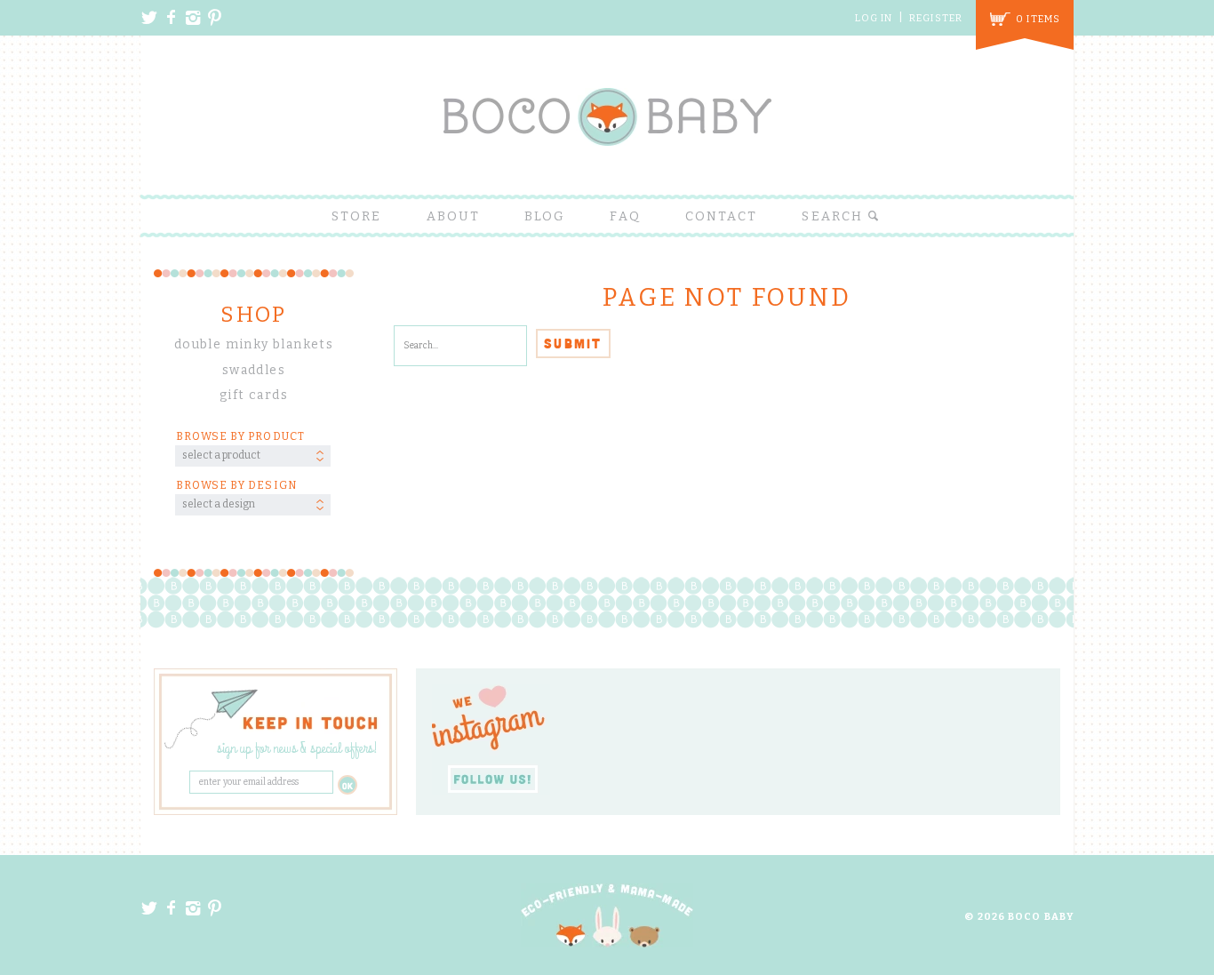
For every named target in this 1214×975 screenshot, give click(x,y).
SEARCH (834, 216)
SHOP (253, 314)
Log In (874, 18)
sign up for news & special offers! (297, 749)
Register (935, 18)
